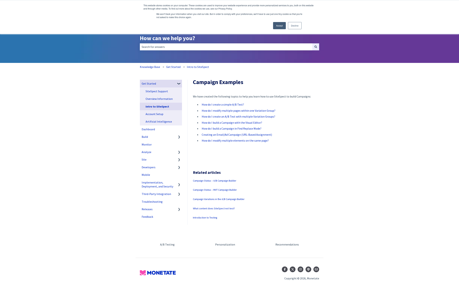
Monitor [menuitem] (147, 144)
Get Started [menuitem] (149, 83)
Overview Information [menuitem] (159, 99)
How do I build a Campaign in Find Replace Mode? (231, 128)
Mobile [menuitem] (146, 175)
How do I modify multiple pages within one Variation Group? (238, 110)
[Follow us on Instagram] (300, 269)
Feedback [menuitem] (147, 216)
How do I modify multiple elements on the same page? (235, 140)
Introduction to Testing (205, 217)
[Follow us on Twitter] (292, 269)
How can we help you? (167, 38)
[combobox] (226, 46)
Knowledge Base (150, 67)
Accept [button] (279, 25)
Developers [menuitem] (148, 167)
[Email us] (316, 269)
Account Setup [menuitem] (154, 114)
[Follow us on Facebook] (285, 269)
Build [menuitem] (145, 137)
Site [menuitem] (144, 159)
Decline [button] (295, 25)
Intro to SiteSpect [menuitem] (157, 106)
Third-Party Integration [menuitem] (156, 194)
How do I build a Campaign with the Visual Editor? (232, 122)
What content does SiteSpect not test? (214, 208)
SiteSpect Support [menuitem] (157, 91)
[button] (179, 83)
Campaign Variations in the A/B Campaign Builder (219, 199)
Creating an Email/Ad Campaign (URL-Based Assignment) (237, 134)
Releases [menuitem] (147, 209)
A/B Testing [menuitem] (167, 244)
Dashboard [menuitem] (148, 129)
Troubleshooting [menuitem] (152, 201)
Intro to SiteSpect (198, 67)
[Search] (315, 46)
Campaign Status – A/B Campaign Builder (214, 180)
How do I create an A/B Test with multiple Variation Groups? (238, 116)
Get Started (173, 67)
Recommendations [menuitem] (287, 244)
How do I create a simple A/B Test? (223, 104)
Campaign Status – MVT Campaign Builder (215, 189)
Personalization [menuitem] (225, 244)
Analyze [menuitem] (146, 152)
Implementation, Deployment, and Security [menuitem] (157, 184)
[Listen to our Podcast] (308, 269)
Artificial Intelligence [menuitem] (159, 121)
